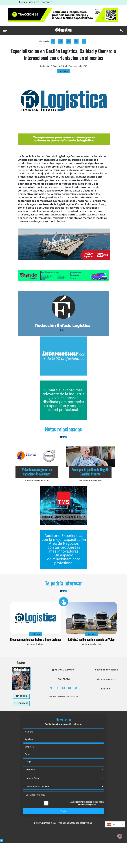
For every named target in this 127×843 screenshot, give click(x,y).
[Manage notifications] (119, 836)
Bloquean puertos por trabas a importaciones (35, 639)
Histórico (36, 634)
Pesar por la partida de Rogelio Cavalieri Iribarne (90, 471)
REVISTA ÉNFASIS (42, 823)
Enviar (63, 811)
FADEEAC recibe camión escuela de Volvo (91, 639)
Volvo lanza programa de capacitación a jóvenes (37, 471)
